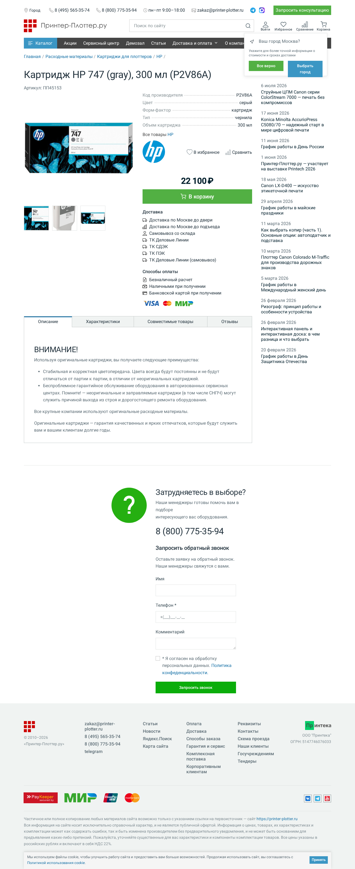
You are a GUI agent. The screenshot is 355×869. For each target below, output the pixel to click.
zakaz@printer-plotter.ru (220, 10)
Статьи (158, 43)
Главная (32, 56)
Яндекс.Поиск (157, 738)
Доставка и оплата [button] (192, 43)
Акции (70, 43)
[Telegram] (253, 10)
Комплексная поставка (200, 756)
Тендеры (247, 761)
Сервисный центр (101, 43)
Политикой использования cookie (56, 863)
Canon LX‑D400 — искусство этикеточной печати (290, 188)
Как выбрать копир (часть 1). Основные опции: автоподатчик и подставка (296, 235)
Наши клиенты (253, 746)
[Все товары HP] (162, 151)
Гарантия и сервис (205, 746)
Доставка (196, 731)
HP (159, 56)
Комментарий (170, 631)
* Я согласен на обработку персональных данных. (197, 665)
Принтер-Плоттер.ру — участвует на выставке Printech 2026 (294, 166)
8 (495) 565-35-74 (72, 10)
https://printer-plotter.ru (277, 819)
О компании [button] (237, 43)
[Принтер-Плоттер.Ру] (65, 25)
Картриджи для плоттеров (124, 56)
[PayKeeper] (40, 797)
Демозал (135, 43)
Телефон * (166, 605)
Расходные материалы (69, 56)
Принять (319, 860)
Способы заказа (203, 738)
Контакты (248, 731)
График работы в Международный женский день (293, 287)
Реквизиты (249, 723)
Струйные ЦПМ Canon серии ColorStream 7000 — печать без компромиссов (292, 97)
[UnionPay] (111, 797)
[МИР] (80, 797)
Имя (160, 578)
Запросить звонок (195, 687)
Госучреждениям (256, 753)
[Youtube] (327, 798)
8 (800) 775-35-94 (119, 10)
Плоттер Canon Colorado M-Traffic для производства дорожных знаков (295, 262)
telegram (94, 751)
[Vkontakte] (308, 798)
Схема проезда (254, 738)
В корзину (200, 196)
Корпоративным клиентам (203, 769)
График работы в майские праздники (288, 210)
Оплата (194, 723)
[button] (40, 43)
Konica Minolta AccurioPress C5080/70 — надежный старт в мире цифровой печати (292, 125)
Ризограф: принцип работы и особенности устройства (291, 309)
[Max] (262, 10)
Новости (151, 731)
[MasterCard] (132, 797)
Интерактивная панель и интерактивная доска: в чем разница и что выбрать (290, 334)
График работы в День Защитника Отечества (284, 359)
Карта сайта (155, 746)
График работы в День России (292, 146)
